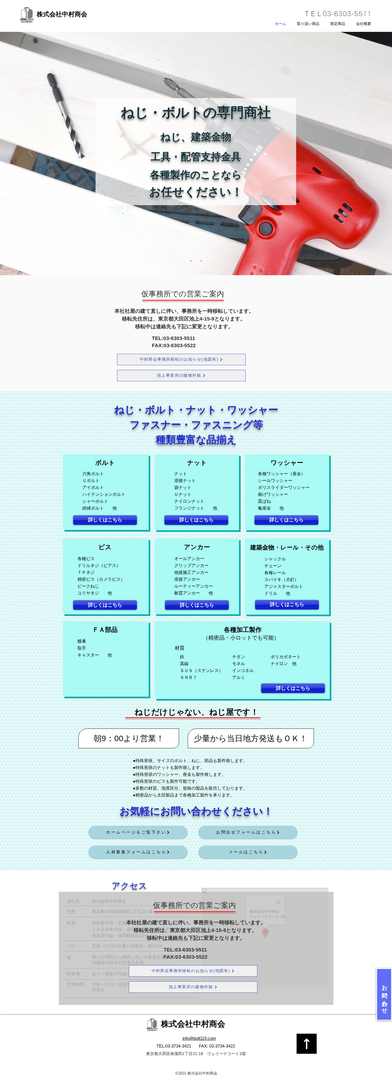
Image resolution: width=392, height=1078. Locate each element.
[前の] (31, 153)
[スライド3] (201, 261)
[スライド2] (196, 261)
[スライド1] (191, 261)
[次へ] (361, 153)
